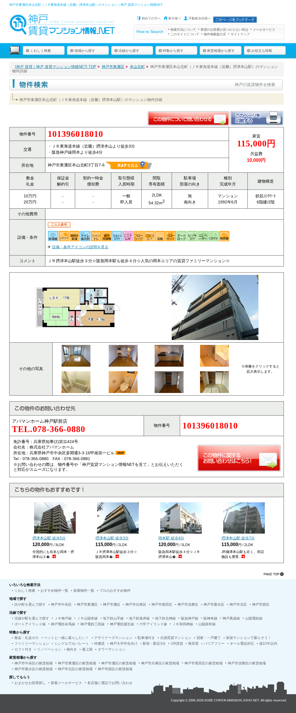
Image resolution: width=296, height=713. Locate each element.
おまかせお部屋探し (30, 683)
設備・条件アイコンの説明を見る (80, 247)
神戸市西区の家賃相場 (115, 669)
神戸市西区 (260, 604)
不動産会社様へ (199, 18)
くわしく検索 (40, 51)
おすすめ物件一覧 (54, 591)
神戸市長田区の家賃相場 (203, 663)
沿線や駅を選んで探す (31, 618)
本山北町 (137, 67)
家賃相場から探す (221, 51)
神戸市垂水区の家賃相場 (33, 669)
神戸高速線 (231, 618)
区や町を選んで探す (30, 604)
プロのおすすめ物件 (115, 591)
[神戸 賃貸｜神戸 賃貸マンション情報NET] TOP (55, 67)
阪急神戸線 (189, 618)
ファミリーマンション (31, 644)
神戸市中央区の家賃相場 (33, 663)
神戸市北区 (238, 604)
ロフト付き (23, 649)
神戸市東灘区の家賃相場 (77, 663)
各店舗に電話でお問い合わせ (109, 683)
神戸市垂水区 (214, 604)
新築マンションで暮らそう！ (248, 638)
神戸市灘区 (111, 604)
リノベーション (49, 649)
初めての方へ (151, 18)
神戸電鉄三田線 (92, 624)
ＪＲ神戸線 (63, 618)
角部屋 (193, 644)
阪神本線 (210, 618)
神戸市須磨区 (187, 604)
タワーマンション (111, 649)
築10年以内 (268, 644)
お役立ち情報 (261, 51)
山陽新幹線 (207, 624)
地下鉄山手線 (113, 618)
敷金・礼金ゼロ (26, 638)
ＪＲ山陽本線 (87, 618)
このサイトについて (185, 34)
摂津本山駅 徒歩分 (49, 538)
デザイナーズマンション (113, 638)
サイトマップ (240, 34)
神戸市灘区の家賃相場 (118, 663)
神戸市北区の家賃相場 (75, 669)
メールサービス (264, 29)
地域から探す (84, 51)
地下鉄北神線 (165, 618)
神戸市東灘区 (113, 67)
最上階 (87, 649)
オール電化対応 (242, 644)
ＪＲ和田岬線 (182, 624)
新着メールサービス (66, 683)
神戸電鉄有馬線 (63, 624)
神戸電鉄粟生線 (122, 624)
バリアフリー (214, 644)
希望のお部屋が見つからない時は (224, 29)
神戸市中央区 (61, 604)
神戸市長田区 (161, 604)
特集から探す (173, 51)
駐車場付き (146, 638)
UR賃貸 (177, 644)
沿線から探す (129, 51)
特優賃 (99, 644)
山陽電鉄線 (253, 618)
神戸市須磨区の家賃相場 (247, 663)
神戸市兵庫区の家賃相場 (160, 663)
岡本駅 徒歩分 (171, 538)
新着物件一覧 (83, 591)
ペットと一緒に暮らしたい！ (66, 638)
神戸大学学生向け (124, 644)
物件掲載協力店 (215, 34)
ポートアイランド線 (30, 624)
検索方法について (183, 29)
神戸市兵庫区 (135, 604)
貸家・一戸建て (209, 638)
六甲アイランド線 (153, 624)
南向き (71, 649)
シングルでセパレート (71, 644)
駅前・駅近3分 (154, 644)
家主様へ (174, 18)
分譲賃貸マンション (175, 638)
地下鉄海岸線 (139, 618)
